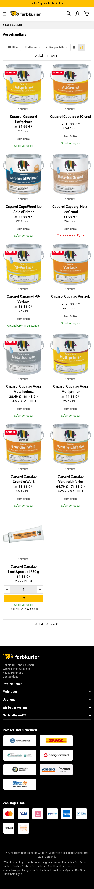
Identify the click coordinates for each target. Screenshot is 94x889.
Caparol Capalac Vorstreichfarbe (71, 479)
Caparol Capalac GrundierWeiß (24, 479)
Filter (15, 47)
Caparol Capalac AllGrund (70, 117)
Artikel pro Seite (55, 47)
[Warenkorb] (86, 14)
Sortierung (31, 47)
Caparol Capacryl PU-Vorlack (23, 299)
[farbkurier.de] (26, 14)
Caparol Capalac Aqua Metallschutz (23, 389)
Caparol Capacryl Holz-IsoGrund (70, 209)
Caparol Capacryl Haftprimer (23, 119)
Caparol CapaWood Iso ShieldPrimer (24, 209)
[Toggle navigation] (5, 14)
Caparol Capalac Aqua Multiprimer (70, 389)
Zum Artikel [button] (23, 139)
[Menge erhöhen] (40, 589)
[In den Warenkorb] (23, 598)
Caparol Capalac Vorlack (70, 296)
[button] (68, 14)
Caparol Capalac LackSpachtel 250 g (23, 569)
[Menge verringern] (7, 589)
